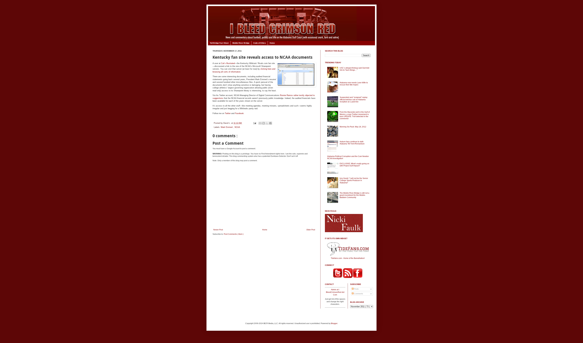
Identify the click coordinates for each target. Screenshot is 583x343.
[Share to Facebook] (270, 123)
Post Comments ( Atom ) (234, 234)
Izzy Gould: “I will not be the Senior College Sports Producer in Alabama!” (354, 180)
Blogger (334, 323)
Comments (358, 294)
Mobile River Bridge (240, 43)
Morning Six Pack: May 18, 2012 (353, 127)
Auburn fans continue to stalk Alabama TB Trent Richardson (352, 143)
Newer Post (218, 230)
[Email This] (260, 123)
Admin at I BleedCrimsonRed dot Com (335, 292)
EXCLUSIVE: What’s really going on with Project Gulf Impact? (354, 165)
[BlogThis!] (263, 123)
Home (272, 43)
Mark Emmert (227, 127)
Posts (356, 289)
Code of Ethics (259, 43)
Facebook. (239, 113)
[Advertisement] (264, 261)
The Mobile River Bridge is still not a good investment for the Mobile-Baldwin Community (354, 195)
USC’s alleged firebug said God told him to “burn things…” (354, 69)
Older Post (310, 230)
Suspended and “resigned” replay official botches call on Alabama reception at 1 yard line (353, 99)
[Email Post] (254, 123)
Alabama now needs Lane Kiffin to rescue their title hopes (354, 84)
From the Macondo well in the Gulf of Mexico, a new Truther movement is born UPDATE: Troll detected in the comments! (355, 115)
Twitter (228, 113)
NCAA (237, 127)
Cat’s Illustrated (228, 63)
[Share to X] (267, 123)
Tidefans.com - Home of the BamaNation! (348, 258)
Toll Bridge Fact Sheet (219, 43)
